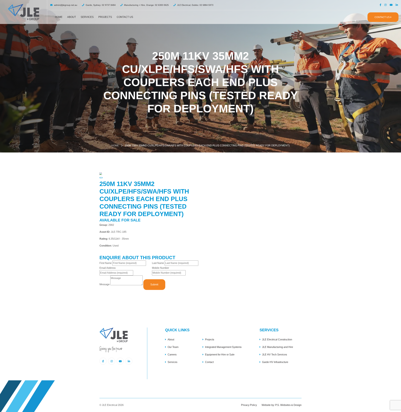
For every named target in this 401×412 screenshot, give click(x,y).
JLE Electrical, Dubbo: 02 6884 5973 (195, 5)
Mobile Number (160, 268)
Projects (105, 17)
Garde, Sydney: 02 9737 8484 (101, 5)
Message (104, 284)
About (71, 17)
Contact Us (125, 17)
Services (87, 17)
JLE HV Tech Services (274, 354)
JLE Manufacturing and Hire (277, 347)
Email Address (107, 268)
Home (58, 17)
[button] (100, 177)
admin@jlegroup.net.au (65, 5)
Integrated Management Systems (223, 347)
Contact (209, 362)
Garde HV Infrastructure (275, 362)
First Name (105, 263)
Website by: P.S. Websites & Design (282, 405)
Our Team (173, 347)
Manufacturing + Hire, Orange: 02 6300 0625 (146, 5)
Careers (172, 354)
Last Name (158, 263)
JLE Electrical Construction (277, 339)
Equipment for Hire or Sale (219, 354)
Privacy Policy (249, 405)
